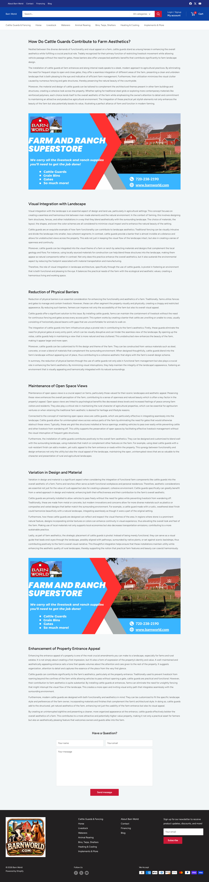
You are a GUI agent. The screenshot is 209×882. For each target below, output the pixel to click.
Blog (50, 3)
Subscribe (173, 840)
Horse (39, 25)
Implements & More (154, 25)
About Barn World (15, 3)
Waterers (65, 25)
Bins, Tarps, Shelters (105, 25)
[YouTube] (200, 3)
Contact (29, 3)
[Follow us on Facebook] (76, 873)
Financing (40, 3)
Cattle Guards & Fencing (18, 25)
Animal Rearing (82, 25)
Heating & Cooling (130, 25)
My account (174, 15)
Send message (104, 792)
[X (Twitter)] (195, 3)
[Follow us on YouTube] (87, 873)
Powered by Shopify (14, 871)
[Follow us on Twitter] (81, 873)
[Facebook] (190, 3)
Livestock (51, 25)
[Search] (158, 14)
